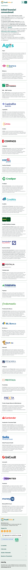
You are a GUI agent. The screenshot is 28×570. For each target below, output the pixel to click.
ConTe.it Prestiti (6, 165)
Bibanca (4, 71)
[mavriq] (3, 562)
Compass (4, 146)
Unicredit (4, 462)
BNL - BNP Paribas (7, 90)
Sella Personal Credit (7, 443)
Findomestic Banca (7, 309)
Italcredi (4, 347)
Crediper (4, 183)
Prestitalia (5, 385)
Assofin (10, 27)
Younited (4, 483)
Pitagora (4, 366)
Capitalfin (4, 109)
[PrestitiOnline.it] (7, 519)
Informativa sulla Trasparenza (8, 31)
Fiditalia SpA (5, 270)
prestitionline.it (4, 5)
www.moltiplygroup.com (6, 567)
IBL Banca (4, 328)
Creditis (4, 204)
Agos (3, 50)
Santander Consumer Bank (9, 422)
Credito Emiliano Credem (8, 224)
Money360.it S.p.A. (7, 504)
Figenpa (4, 290)
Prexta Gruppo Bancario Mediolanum (11, 403)
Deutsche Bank (6, 248)
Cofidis (4, 129)
